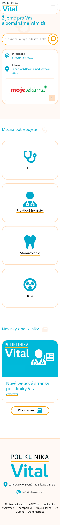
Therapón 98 (24, 508)
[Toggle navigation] (53, 7)
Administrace (36, 511)
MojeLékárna (44, 508)
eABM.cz (34, 504)
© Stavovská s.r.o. (15, 504)
